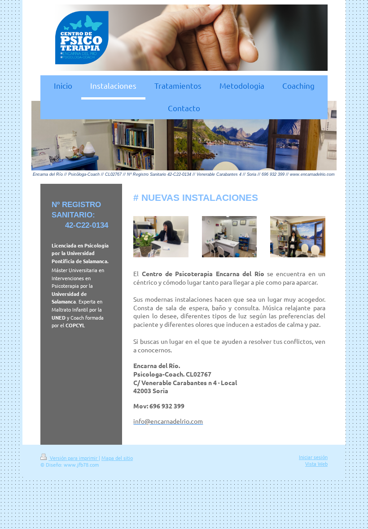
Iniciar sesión (313, 456)
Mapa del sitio (117, 457)
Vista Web (316, 463)
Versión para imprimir (73, 457)
